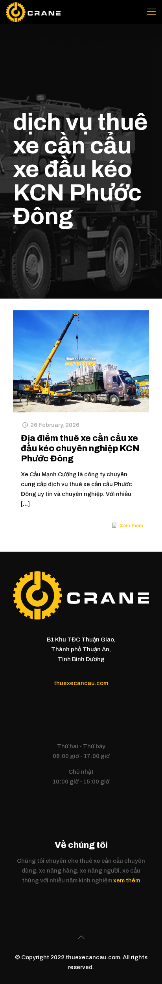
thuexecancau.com (81, 683)
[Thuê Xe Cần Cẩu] (33, 12)
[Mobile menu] (151, 11)
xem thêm (126, 880)
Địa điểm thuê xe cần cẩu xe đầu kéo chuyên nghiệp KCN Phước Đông (80, 448)
